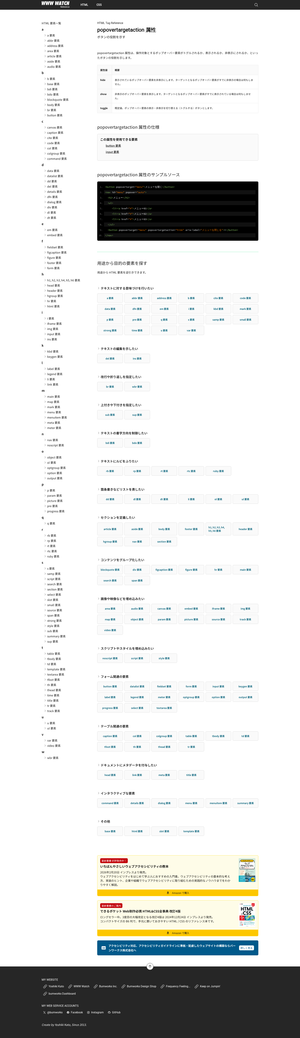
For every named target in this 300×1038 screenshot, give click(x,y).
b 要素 (191, 298)
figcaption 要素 (164, 569)
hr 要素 (218, 569)
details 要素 (137, 803)
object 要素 (137, 619)
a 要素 (110, 298)
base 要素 (110, 831)
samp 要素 (218, 319)
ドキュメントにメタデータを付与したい (129, 765)
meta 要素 (164, 775)
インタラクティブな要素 (118, 793)
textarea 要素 (164, 708)
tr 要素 (191, 746)
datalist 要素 (137, 686)
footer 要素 (191, 529)
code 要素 (245, 298)
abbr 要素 (137, 298)
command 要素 (110, 803)
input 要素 (112, 152)
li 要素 (191, 499)
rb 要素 (110, 471)
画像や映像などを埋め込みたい (122, 598)
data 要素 (110, 309)
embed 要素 (191, 608)
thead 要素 (164, 746)
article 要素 (110, 529)
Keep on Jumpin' (210, 986)
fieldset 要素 (164, 686)
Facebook (77, 1012)
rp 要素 (137, 471)
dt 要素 (164, 499)
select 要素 (137, 708)
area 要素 (110, 608)
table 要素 (191, 736)
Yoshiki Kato (56, 986)
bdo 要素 (137, 443)
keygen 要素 (245, 686)
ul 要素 (245, 499)
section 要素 (164, 541)
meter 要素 (164, 697)
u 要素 (164, 330)
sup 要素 (137, 414)
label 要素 (110, 697)
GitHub (116, 1012)
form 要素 (191, 686)
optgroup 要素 (191, 697)
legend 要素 (137, 697)
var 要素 (191, 330)
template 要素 (191, 831)
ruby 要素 (218, 471)
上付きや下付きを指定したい (121, 405)
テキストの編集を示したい (119, 348)
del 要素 (110, 358)
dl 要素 (137, 499)
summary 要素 (245, 803)
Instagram (97, 1012)
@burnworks (54, 1012)
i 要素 (191, 309)
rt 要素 (164, 471)
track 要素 (245, 619)
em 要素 (164, 309)
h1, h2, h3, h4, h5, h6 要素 (217, 529)
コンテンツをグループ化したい (122, 559)
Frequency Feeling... (178, 986)
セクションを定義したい (118, 517)
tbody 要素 (218, 736)
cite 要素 (218, 298)
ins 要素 (137, 358)
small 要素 (245, 319)
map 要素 (110, 619)
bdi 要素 (110, 443)
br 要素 (110, 386)
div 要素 (137, 569)
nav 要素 (137, 541)
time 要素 (137, 330)
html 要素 (137, 831)
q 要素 (164, 319)
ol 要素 (218, 499)
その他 (105, 821)
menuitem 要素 (218, 803)
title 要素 (191, 775)
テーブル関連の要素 (115, 726)
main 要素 (245, 569)
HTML (84, 4)
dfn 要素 (137, 309)
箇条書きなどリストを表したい (122, 489)
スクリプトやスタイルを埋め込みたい (127, 648)
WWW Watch (81, 986)
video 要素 (110, 630)
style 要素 (164, 658)
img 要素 (245, 608)
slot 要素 (164, 831)
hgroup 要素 (110, 541)
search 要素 (110, 580)
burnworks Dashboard (62, 993)
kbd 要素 (218, 309)
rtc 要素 (191, 471)
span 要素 (137, 580)
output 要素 (245, 697)
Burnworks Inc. (108, 986)
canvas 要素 (164, 608)
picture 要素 (191, 619)
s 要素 (191, 319)
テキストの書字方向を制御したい (124, 433)
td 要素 (245, 736)
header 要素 (245, 529)
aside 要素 (137, 529)
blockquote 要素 (110, 569)
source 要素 (218, 619)
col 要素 (137, 736)
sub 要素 (110, 414)
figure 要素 (191, 569)
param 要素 (164, 619)
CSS (99, 4)
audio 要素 (137, 608)
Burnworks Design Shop (141, 986)
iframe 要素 (218, 608)
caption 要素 (110, 736)
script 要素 (137, 658)
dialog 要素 (164, 803)
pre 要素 (137, 319)
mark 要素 (245, 309)
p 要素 (110, 319)
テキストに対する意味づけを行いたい (127, 288)
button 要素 (113, 145)
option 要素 (218, 697)
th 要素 (137, 746)
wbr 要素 (137, 386)
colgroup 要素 (164, 736)
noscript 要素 (110, 658)
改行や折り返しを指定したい (121, 376)
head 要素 (110, 775)
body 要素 (164, 529)
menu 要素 (191, 803)
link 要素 (137, 775)
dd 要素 (110, 499)
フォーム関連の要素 (115, 676)
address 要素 (164, 298)
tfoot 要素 (110, 746)
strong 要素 (110, 330)
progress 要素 (110, 708)
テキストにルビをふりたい (119, 461)
